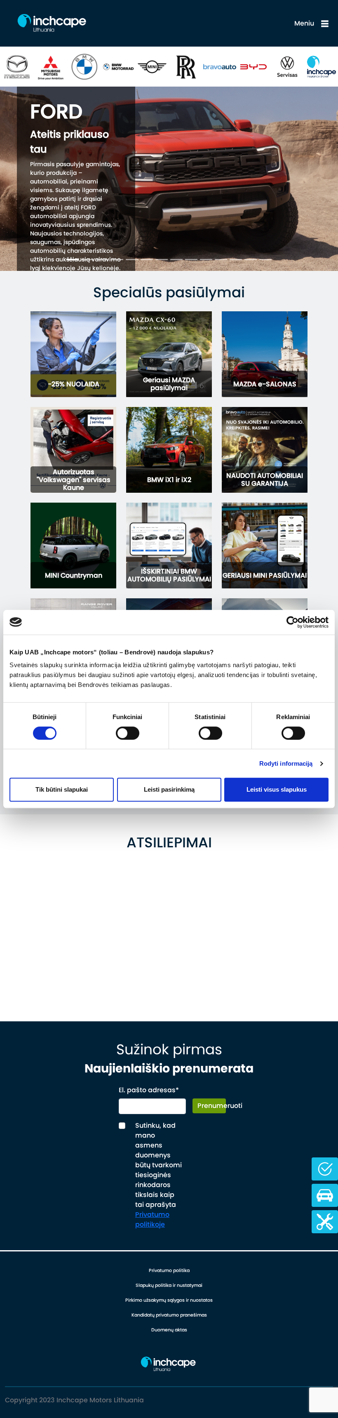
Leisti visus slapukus (276, 789)
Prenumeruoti (211, 1105)
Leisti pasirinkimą (169, 789)
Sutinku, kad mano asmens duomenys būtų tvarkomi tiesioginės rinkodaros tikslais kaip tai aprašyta (158, 1175)
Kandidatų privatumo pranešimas (169, 1315)
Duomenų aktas (169, 1329)
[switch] (127, 733)
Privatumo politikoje (152, 1219)
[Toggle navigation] (324, 23)
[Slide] (72, 259)
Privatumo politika (169, 1270)
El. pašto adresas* (149, 1090)
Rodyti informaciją (286, 763)
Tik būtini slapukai (61, 789)
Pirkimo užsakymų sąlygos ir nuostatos (169, 1300)
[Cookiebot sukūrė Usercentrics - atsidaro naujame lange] (292, 622)
